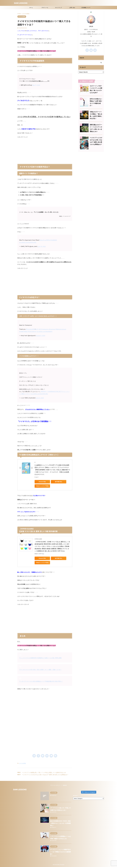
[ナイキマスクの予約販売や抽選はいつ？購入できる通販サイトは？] (47, 755)
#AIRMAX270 (53, 391)
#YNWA (21, 331)
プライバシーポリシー (55, 785)
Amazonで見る (42, 481)
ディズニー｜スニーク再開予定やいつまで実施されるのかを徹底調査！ (60, 852)
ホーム (31, 7)
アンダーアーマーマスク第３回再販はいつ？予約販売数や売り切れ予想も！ (41, 681)
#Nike (26, 331)
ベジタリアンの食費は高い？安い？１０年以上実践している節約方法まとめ (44, 772)
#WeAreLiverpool (61, 329)
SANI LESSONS (20, 3)
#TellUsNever (32, 331)
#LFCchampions (44, 329)
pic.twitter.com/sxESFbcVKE (27, 242)
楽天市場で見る (58, 481)
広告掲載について (85, 7)
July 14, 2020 (42, 246)
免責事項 (65, 785)
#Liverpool (52, 329)
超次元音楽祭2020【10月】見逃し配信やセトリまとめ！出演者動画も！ (60, 823)
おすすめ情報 (22, 763)
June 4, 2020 (40, 398)
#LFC (36, 329)
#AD (55, 240)
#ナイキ (46, 391)
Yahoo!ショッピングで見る (42, 486)
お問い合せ (72, 7)
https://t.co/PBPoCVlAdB (46, 240)
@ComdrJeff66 (30, 329)
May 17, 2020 (36, 85)
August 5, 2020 (40, 335)
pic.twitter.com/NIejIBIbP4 (44, 331)
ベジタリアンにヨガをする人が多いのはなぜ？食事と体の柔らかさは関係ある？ (45, 774)
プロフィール (44, 7)
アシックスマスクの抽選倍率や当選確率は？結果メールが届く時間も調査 (40, 658)
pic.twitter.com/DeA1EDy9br (39, 394)
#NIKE (42, 391)
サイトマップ (58, 7)
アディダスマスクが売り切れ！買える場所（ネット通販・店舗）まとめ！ (40, 669)
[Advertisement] (44, 150)
